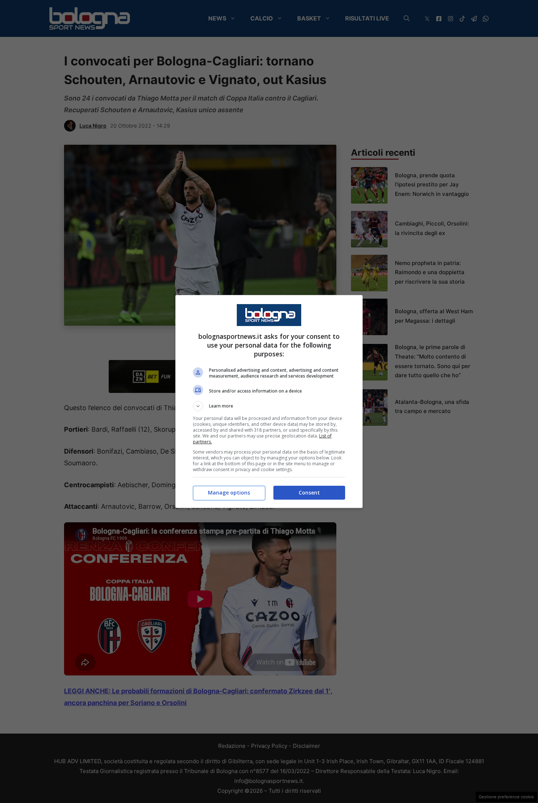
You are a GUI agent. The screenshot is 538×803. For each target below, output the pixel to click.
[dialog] (269, 401)
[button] (269, 406)
